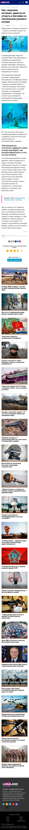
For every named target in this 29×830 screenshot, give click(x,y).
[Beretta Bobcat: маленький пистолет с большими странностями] (14, 453)
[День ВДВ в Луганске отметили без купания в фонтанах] (14, 630)
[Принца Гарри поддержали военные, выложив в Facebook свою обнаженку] (14, 753)
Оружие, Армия (14, 7)
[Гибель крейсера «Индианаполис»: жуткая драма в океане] (14, 580)
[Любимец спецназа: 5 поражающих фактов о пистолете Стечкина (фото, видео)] (14, 427)
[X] (16, 241)
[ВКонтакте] (9, 241)
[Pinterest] (20, 241)
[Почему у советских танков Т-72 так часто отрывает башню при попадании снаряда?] (14, 401)
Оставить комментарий (15, 260)
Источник (25, 231)
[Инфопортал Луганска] (5, 3)
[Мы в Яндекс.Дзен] (13, 804)
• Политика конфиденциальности (7, 824)
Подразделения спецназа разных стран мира (14, 199)
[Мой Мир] (18, 241)
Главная (3, 7)
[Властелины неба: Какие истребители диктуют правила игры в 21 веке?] (14, 678)
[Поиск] (19, 2)
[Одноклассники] (11, 241)
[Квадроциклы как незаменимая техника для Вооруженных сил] (14, 704)
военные (25, 235)
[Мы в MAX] (16, 804)
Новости (8, 7)
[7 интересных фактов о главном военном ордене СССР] (14, 556)
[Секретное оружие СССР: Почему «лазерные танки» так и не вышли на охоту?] (14, 375)
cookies (11, 826)
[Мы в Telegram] (10, 804)
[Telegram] (13, 241)
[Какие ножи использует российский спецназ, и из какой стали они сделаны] (14, 728)
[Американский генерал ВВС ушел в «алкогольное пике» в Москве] (14, 654)
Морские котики (15, 235)
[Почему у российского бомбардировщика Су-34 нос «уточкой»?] (14, 504)
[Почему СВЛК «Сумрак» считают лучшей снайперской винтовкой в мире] (14, 276)
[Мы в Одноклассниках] (7, 804)
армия (21, 235)
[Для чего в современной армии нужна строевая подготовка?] (14, 302)
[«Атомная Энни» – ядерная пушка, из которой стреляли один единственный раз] (14, 530)
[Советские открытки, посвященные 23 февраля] (14, 326)
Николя (8, 25)
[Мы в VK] (3, 804)
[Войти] (23, 2)
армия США (8, 235)
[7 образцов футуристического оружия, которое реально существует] (14, 604)
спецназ (3, 237)
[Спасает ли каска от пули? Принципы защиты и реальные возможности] (14, 350)
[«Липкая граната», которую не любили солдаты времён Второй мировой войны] (14, 478)
